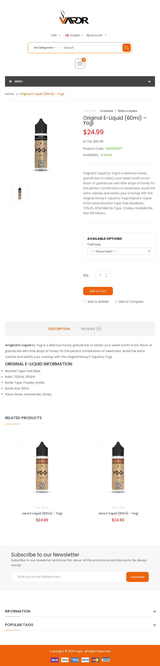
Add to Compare (131, 302)
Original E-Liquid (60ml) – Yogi (42, 94)
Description (59, 329)
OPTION (94, 245)
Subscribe (137, 577)
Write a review (127, 111)
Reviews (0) (91, 329)
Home (9, 94)
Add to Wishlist (98, 302)
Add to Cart (98, 291)
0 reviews (106, 111)
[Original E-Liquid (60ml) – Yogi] (19, 193)
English (75, 35)
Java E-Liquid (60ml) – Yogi (42, 513)
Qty (86, 275)
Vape (79, 651)
